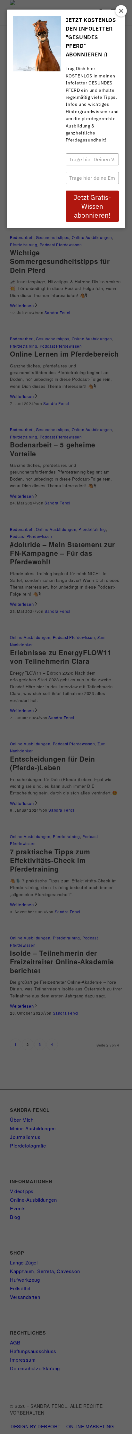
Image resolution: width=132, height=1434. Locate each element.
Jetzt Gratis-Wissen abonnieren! (92, 206)
